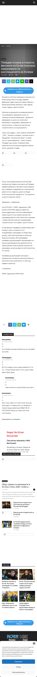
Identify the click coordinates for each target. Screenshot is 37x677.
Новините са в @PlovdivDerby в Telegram (19, 90)
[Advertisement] (18, 24)
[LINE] (22, 81)
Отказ (18, 667)
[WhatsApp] (13, 81)
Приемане (18, 662)
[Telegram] (18, 81)
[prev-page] (3, 614)
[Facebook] (4, 81)
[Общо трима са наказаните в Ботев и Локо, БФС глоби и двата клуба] (18, 470)
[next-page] (6, 614)
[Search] (34, 2)
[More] (28, 325)
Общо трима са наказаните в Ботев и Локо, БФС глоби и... (16, 485)
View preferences (18, 672)
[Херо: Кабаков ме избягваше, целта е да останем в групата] (10, 596)
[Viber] (27, 81)
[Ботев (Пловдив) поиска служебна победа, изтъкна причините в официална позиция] (7, 524)
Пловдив (22, 600)
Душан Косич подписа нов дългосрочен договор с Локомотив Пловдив (22, 504)
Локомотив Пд (23, 579)
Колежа (8, 46)
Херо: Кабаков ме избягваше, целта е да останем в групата (9, 605)
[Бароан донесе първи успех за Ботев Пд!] (7, 514)
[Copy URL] (31, 81)
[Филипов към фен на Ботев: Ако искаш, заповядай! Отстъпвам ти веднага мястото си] (10, 574)
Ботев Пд (5, 481)
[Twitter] (8, 81)
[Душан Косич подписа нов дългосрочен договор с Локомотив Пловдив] (7, 505)
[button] (34, 643)
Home (2, 46)
